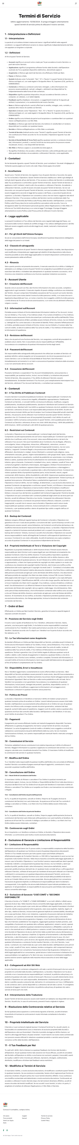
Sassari (24, 1118)
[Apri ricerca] (76, 3)
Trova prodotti (7, 1118)
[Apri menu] (3, 3)
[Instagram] (7, 1130)
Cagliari (24, 1116)
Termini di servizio (46, 1116)
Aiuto (4, 1123)
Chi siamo (6, 1116)
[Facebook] (4, 1130)
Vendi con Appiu (8, 1120)
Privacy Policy (45, 1118)
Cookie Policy (45, 1120)
